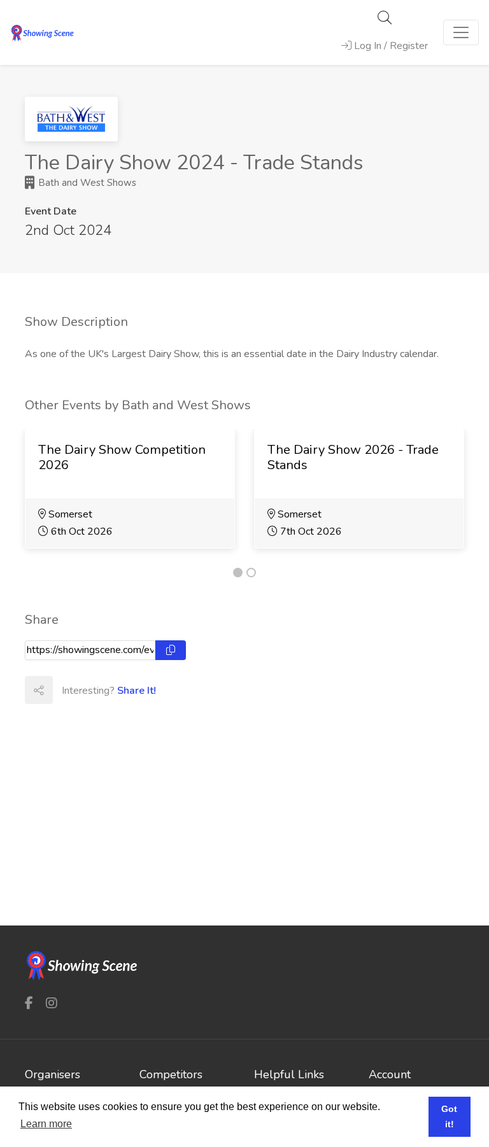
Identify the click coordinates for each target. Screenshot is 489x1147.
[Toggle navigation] (461, 32)
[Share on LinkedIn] (122, 690)
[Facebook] (28, 1002)
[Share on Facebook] (66, 690)
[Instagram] (51, 1002)
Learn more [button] (46, 1123)
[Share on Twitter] (94, 690)
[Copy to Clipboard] (170, 650)
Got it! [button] (449, 1116)
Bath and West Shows (86, 182)
